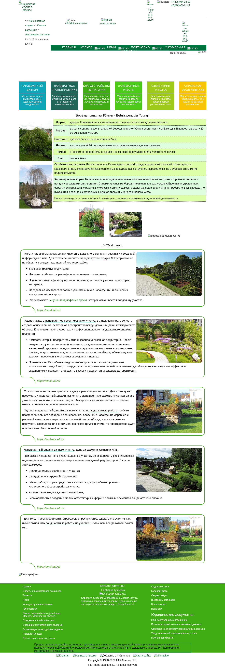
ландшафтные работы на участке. (68, 523)
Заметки (27, 595)
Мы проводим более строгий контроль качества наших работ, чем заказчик (128, 100)
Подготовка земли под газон (39, 638)
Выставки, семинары (163, 599)
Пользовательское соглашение (169, 619)
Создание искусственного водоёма (42, 624)
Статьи (27, 586)
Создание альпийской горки (38, 620)
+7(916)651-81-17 (180, 5)
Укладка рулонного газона (37, 604)
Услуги (86, 47)
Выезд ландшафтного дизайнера (41, 613)
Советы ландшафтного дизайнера (42, 590)
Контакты (129, 50)
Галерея (155, 590)
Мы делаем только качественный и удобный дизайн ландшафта (32, 100)
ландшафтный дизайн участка (100, 198)
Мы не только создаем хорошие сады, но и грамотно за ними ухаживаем (193, 100)
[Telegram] (150, 20)
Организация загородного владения (43, 629)
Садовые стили (160, 586)
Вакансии (156, 608)
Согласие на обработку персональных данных (177, 628)
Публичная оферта (162, 637)
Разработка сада (32, 633)
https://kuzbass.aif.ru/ (50, 439)
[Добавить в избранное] (115, 655)
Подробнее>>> (126, 604)
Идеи (26, 599)
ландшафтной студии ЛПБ (99, 258)
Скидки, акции (159, 595)
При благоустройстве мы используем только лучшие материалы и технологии (97, 100)
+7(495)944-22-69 (180, 1)
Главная (69, 47)
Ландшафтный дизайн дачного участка (49, 449)
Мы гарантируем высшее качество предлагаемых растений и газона (160, 100)
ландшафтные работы (103, 410)
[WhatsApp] (185, 41)
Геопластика (30, 608)
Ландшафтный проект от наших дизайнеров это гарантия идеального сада (64, 100)
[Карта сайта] (142, 655)
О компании (175, 47)
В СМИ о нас (112, 245)
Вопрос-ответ (159, 604)
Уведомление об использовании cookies (174, 633)
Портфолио (140, 47)
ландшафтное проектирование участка (70, 320)
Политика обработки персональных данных (176, 624)
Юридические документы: (172, 615)
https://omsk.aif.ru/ (48, 310)
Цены (111, 47)
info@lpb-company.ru (76, 23)
